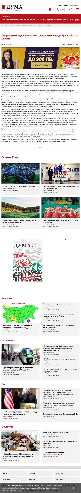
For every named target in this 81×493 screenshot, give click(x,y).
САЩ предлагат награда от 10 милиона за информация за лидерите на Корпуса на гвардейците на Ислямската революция (58, 392)
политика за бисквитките (50, 488)
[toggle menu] (77, 9)
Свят (4, 384)
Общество (7, 427)
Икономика (8, 340)
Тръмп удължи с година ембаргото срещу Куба (60, 414)
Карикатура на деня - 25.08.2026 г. (55, 432)
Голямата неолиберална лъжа (54, 452)
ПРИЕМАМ (69, 488)
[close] (78, 488)
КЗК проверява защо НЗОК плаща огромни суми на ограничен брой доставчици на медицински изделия (59, 348)
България (6, 298)
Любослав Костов (52, 454)
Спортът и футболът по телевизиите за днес (19, 186)
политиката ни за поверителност (12, 490)
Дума (7, 44)
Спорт (11, 25)
